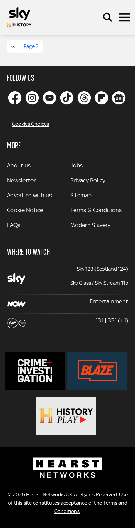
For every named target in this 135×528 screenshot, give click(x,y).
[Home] (19, 17)
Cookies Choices (30, 124)
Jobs (76, 165)
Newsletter (21, 180)
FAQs (13, 225)
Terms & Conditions (96, 210)
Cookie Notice (25, 210)
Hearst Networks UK (49, 495)
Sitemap (81, 195)
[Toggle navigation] (124, 17)
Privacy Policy (87, 180)
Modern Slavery (90, 225)
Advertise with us (29, 195)
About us (19, 165)
